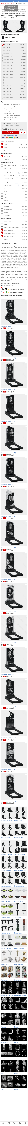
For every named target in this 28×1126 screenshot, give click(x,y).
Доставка (15, 212)
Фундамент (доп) (15, 209)
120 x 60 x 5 (15, 65)
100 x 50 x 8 (15, 56)
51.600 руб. (8, 328)
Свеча (15, 197)
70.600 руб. (8, 613)
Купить (11, 132)
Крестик (15, 191)
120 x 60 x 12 (15, 74)
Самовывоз (15, 215)
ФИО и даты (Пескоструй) (10, 168)
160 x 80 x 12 (15, 94)
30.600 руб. (8, 455)
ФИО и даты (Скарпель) (10, 172)
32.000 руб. (8, 676)
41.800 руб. (8, 391)
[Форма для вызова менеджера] (11, 3)
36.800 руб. (8, 360)
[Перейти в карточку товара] (2, 328)
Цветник (15, 150)
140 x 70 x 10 (15, 83)
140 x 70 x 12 (15, 86)
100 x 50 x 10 (15, 59)
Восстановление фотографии (15, 227)
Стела (15, 144)
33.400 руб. (8, 708)
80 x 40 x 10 (15, 50)
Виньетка (15, 200)
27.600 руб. (8, 550)
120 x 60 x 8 (15, 68)
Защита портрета (15, 236)
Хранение (15, 239)
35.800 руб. (8, 771)
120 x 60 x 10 (15, 71)
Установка (15, 206)
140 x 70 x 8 (15, 80)
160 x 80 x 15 (15, 97)
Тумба (15, 147)
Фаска (15, 224)
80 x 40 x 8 (15, 47)
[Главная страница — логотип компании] (4, 3)
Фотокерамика (7, 182)
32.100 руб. (8, 803)
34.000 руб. (8, 645)
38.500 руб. (8, 518)
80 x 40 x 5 (15, 44)
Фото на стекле (8, 185)
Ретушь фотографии (15, 230)
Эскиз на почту (15, 221)
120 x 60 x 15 (15, 77)
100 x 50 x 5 (15, 53)
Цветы (15, 194)
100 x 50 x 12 (15, 62)
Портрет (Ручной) (8, 178)
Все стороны (15, 156)
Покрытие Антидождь (15, 233)
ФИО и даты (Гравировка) (10, 165)
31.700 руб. (8, 423)
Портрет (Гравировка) (9, 175)
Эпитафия (15, 188)
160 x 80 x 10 (15, 91)
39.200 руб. (8, 581)
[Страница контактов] (14, 3)
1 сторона (15, 159)
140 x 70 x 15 (15, 88)
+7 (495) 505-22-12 (21, 3)
